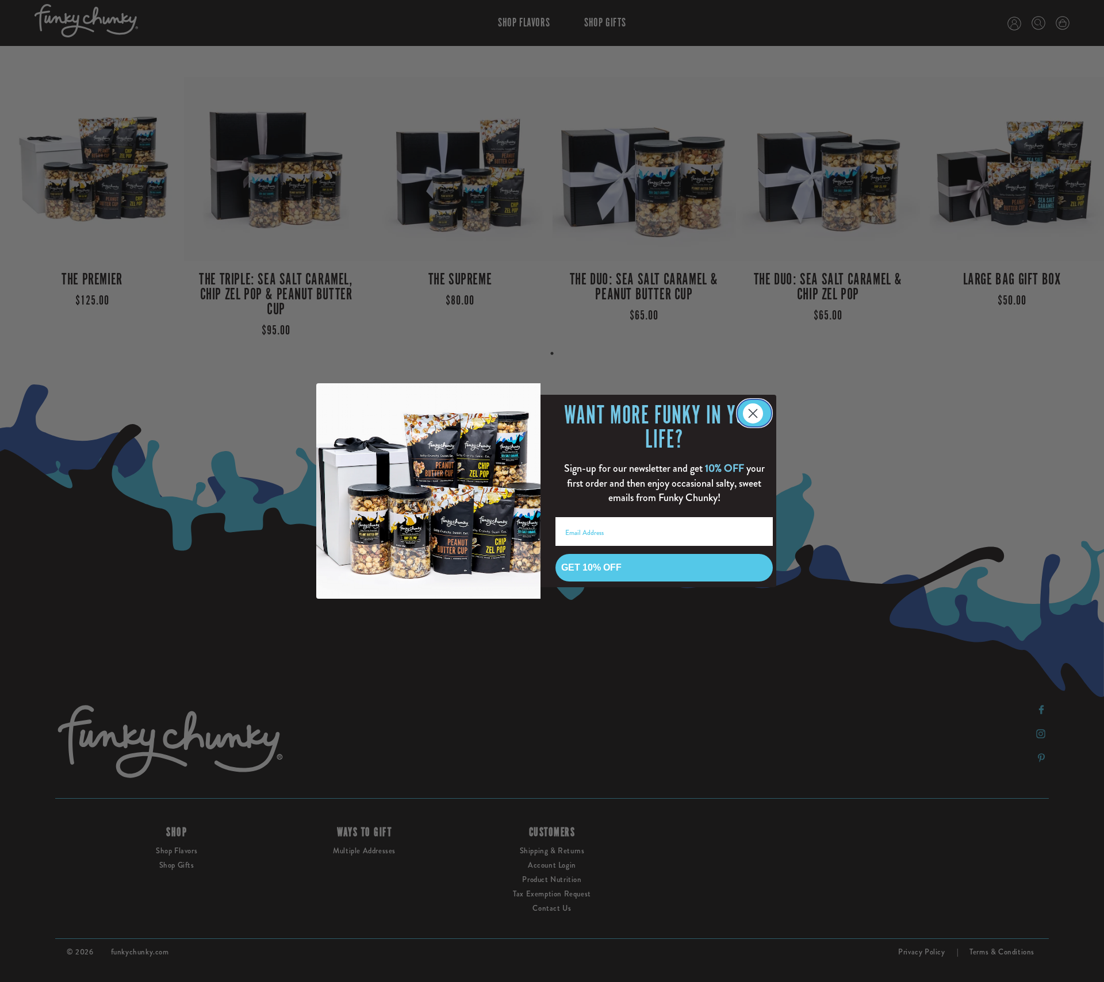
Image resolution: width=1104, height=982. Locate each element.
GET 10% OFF (591, 567)
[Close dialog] (754, 413)
